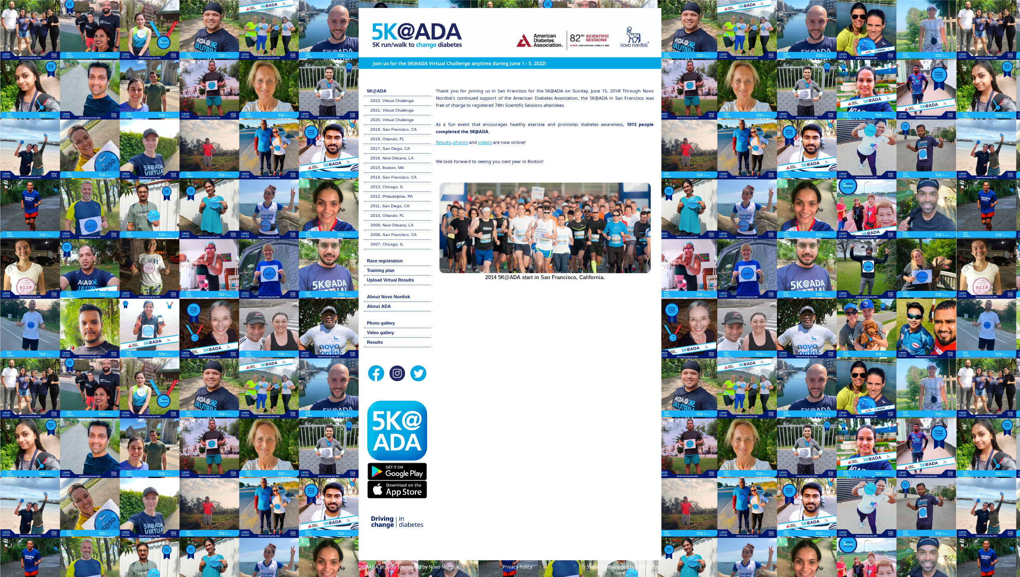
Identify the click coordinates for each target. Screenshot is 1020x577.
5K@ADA (376, 91)
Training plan (380, 270)
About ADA (379, 306)
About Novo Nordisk (388, 296)
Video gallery (380, 332)
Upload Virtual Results (390, 280)
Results (375, 342)
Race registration (385, 260)
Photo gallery (381, 323)
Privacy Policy (517, 566)
